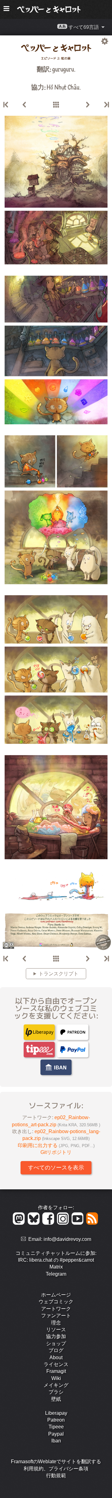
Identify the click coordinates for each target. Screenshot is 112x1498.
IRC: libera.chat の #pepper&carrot (56, 1260)
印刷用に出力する (56, 1145)
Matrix (56, 1266)
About (56, 1357)
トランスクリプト (58, 973)
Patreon (56, 1420)
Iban (56, 1440)
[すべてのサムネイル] (56, 105)
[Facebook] (49, 1223)
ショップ (56, 1343)
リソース (56, 1329)
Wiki (56, 1378)
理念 (56, 1322)
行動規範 (56, 1475)
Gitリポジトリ (56, 1152)
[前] (24, 105)
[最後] (106, 105)
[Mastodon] (19, 1223)
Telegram (56, 1274)
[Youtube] (78, 1223)
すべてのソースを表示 (56, 1167)
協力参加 (56, 1336)
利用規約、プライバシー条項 (56, 1468)
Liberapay (56, 1413)
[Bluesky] (34, 1223)
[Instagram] (64, 1223)
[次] (88, 105)
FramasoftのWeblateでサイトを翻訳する (56, 1461)
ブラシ (56, 1392)
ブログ (56, 1350)
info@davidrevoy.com (67, 1239)
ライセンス (56, 1364)
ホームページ (56, 1294)
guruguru (63, 68)
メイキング (56, 1385)
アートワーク (56, 1308)
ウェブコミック (56, 1301)
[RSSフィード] (92, 1223)
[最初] (6, 105)
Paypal (56, 1434)
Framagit (56, 1371)
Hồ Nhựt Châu (63, 86)
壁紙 (56, 1399)
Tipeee (56, 1426)
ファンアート (56, 1315)
